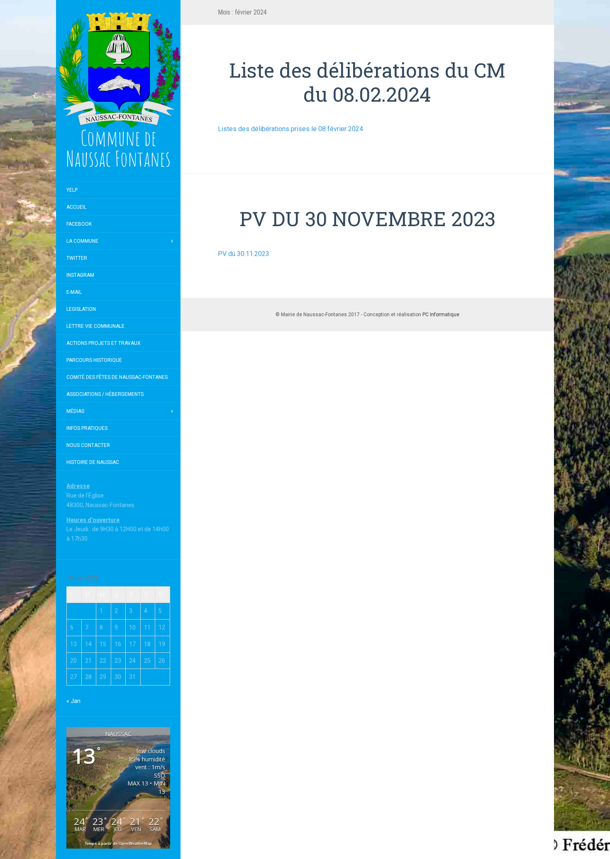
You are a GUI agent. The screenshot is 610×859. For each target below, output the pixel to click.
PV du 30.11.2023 (243, 254)
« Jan (73, 701)
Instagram (80, 275)
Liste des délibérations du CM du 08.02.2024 (367, 82)
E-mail (74, 292)
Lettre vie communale (95, 326)
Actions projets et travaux (103, 343)
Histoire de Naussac (92, 462)
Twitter (76, 258)
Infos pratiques (86, 428)
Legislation (81, 309)
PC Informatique (440, 314)
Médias (75, 411)
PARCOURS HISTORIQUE (94, 360)
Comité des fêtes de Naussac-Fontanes (117, 377)
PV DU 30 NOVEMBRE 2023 (367, 218)
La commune (82, 241)
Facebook (79, 224)
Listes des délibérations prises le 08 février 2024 (290, 129)
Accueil (76, 207)
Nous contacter (88, 445)
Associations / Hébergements (105, 394)
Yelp (72, 190)
